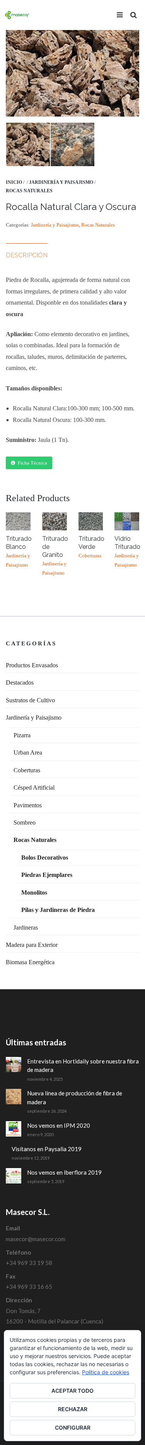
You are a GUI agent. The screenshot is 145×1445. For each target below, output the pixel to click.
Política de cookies (105, 1372)
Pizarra (22, 735)
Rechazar (72, 1409)
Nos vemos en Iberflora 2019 (64, 1172)
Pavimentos (28, 805)
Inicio (14, 182)
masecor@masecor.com (35, 1238)
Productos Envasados (32, 665)
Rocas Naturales (29, 190)
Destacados (20, 682)
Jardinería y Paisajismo (61, 182)
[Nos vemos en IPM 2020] (13, 1129)
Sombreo (25, 822)
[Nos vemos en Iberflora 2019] (13, 1175)
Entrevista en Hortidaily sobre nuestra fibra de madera (83, 1065)
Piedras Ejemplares (46, 875)
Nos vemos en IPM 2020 (58, 1125)
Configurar (72, 1427)
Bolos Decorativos (44, 857)
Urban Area (28, 752)
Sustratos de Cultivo (30, 700)
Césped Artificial (34, 787)
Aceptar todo (72, 1390)
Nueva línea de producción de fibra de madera (74, 1097)
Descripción (27, 255)
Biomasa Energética (30, 962)
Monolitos (34, 892)
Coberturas (27, 770)
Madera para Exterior (32, 945)
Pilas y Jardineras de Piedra (58, 910)
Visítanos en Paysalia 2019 (47, 1148)
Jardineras (26, 927)
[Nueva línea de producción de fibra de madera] (13, 1096)
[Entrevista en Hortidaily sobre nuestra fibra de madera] (13, 1064)
